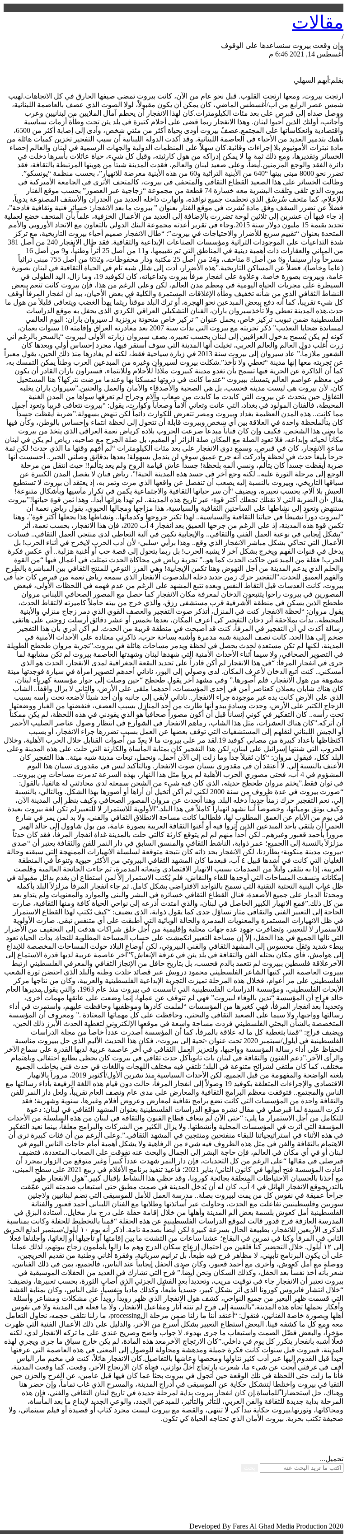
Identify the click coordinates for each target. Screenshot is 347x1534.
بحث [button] (249, 1467)
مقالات (317, 22)
